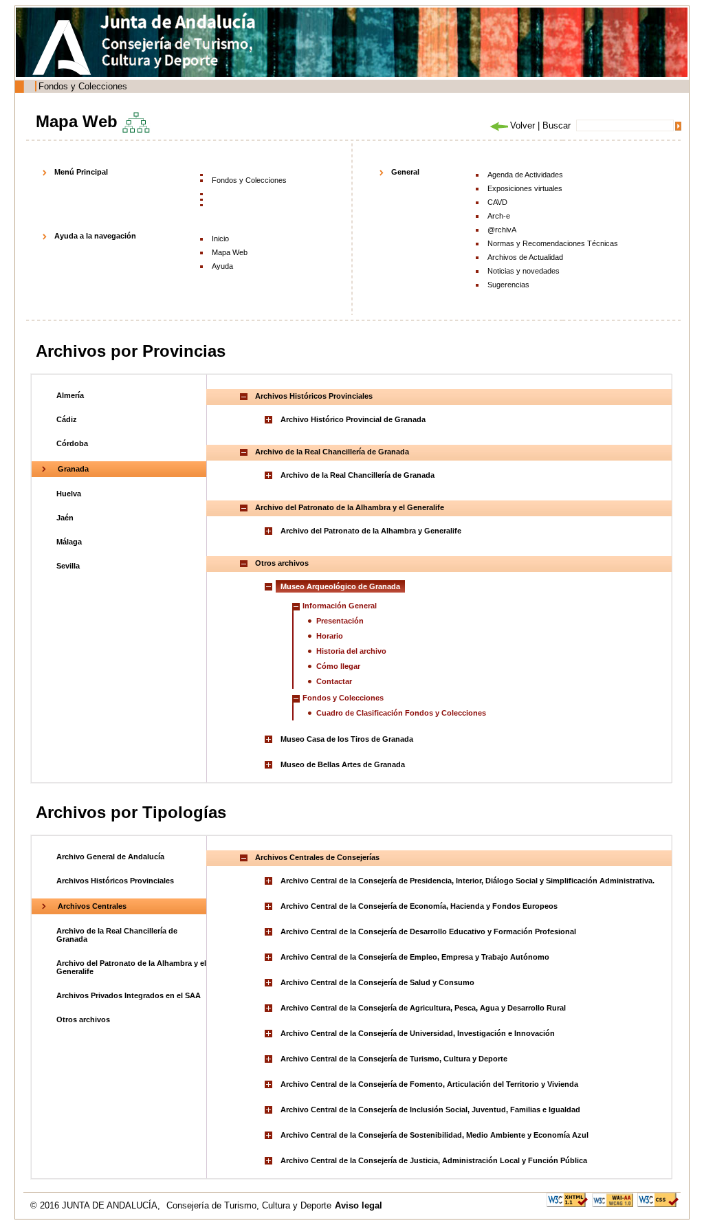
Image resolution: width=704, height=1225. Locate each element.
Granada (73, 469)
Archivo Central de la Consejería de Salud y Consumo (377, 982)
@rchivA (501, 229)
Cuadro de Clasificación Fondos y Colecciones (401, 713)
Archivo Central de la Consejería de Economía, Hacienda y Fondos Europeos (419, 906)
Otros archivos (83, 1019)
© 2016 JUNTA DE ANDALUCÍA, (96, 1205)
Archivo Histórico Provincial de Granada (353, 419)
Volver (522, 125)
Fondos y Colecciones (82, 86)
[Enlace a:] (270, 419)
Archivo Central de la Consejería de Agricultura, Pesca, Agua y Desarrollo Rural (423, 1008)
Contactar (334, 681)
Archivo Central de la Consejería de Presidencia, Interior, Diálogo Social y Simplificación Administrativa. (467, 880)
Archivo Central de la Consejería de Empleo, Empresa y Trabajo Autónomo (414, 957)
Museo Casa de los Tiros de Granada (346, 739)
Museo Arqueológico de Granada (340, 586)
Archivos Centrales (92, 906)
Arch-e (498, 216)
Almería (70, 395)
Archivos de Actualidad (525, 257)
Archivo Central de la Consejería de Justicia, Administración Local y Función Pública (433, 1160)
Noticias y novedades (523, 271)
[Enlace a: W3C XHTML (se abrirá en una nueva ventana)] (567, 1199)
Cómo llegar (338, 666)
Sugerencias (508, 284)
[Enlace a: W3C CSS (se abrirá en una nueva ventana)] (658, 1199)
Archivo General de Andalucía (110, 856)
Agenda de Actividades (525, 174)
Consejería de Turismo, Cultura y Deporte (248, 1205)
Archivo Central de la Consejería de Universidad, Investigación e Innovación (417, 1033)
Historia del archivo (351, 651)
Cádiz (66, 419)
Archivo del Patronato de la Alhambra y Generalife (370, 531)
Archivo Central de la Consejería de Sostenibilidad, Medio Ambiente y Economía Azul (434, 1135)
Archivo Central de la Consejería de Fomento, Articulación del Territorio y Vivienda (429, 1084)
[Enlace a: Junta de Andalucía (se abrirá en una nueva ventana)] (65, 47)
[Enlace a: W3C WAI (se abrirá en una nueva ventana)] (612, 1199)
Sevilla (68, 566)
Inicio (220, 238)
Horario (329, 636)
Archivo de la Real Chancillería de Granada (357, 475)
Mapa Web (230, 252)
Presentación (340, 621)
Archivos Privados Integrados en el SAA (128, 995)
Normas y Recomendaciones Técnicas (552, 243)
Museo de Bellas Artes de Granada (342, 764)
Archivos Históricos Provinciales (115, 880)
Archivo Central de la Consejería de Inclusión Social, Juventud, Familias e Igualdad (430, 1109)
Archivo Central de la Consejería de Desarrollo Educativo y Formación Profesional (428, 931)
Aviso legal (358, 1205)
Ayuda (222, 266)
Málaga (69, 542)
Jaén (65, 518)
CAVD (497, 202)
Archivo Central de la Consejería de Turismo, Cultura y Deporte (393, 1059)
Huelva (68, 493)
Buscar (556, 125)
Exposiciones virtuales (524, 188)
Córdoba (72, 443)
